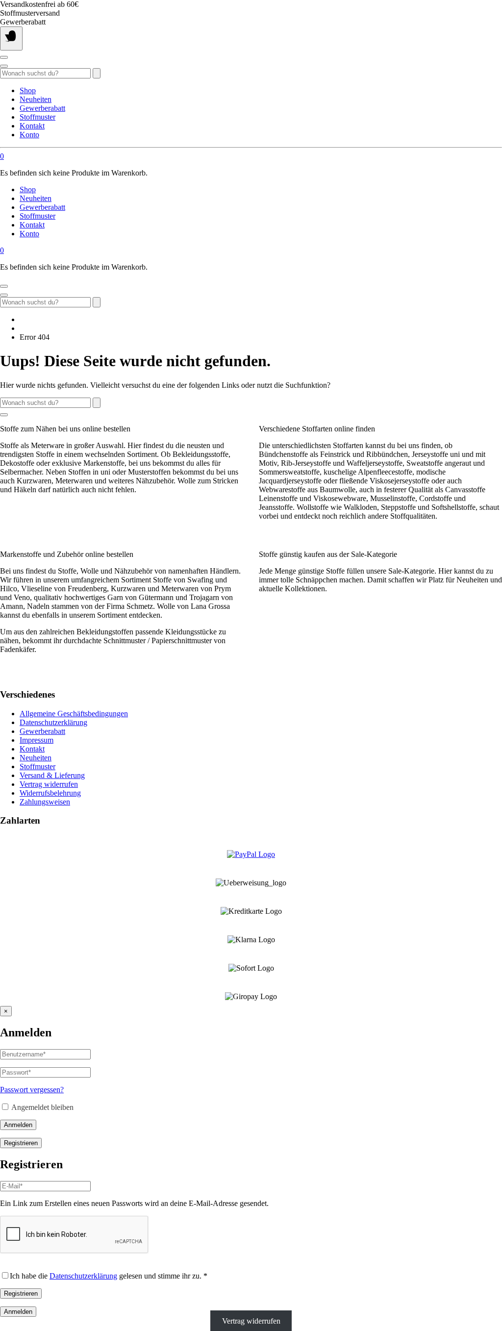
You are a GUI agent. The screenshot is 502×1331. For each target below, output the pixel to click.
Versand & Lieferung (52, 775)
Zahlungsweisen (45, 802)
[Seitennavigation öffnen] (11, 38)
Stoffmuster (37, 117)
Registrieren (21, 1143)
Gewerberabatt (42, 108)
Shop (28, 90)
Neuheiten (35, 99)
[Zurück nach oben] (4, 414)
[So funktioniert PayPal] (251, 854)
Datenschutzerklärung (53, 722)
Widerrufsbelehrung (50, 793)
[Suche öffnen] (4, 66)
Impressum (36, 740)
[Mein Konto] (4, 57)
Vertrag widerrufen (49, 784)
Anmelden (18, 1125)
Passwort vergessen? (32, 1089)
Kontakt (32, 126)
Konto (29, 134)
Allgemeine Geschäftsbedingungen (74, 713)
